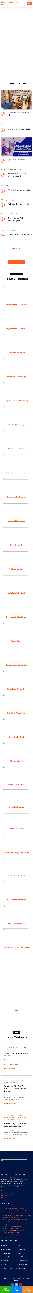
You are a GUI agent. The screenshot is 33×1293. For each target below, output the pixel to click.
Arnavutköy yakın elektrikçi (12, 1232)
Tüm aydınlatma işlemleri (20, 234)
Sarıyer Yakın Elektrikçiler (12, 1235)
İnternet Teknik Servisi (11, 1228)
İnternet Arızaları (21, 1117)
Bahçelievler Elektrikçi (16, 473)
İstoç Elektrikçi (16, 737)
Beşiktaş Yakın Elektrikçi (11, 1237)
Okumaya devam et (10, 1068)
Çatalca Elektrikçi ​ (16, 593)
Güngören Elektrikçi (16, 689)
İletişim (20, 1253)
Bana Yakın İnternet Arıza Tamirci (16, 1054)
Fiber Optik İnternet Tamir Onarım (16, 1115)
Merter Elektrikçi (16, 425)
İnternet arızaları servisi (19, 129)
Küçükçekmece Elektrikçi (16, 401)
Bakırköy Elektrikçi (16, 497)
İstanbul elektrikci (8, 1268)
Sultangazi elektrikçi (7, 1191)
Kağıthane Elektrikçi (16, 376)
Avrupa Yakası (7, 1249)
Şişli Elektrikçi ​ (16, 569)
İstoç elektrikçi (22, 1268)
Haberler (5, 1264)
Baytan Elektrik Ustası (15, 1278)
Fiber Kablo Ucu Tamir (11, 1222)
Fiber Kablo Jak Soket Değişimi (13, 1226)
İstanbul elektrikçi (6, 1195)
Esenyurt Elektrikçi (16, 899)
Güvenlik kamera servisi (19, 190)
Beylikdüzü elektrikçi (7, 1193)
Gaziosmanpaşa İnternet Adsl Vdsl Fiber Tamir (15, 1124)
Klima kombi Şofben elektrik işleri (17, 219)
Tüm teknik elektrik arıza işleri (19, 113)
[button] (16, 262)
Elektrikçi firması (22, 1260)
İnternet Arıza (6, 1253)
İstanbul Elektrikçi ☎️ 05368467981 (15, 1230)
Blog (19, 1245)
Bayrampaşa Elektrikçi (16, 665)
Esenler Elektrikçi (16, 875)
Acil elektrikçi (6, 1257)
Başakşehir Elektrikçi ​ (16, 617)
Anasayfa (5, 1245)
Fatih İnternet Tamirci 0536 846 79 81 (16, 1219)
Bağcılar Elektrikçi (16, 449)
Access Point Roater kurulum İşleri (17, 174)
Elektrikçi (3, 1197)
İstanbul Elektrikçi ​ (16, 713)
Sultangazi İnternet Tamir (12, 1217)
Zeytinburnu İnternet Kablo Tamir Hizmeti (17, 1224)
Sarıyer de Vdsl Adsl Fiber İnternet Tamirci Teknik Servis (15, 1088)
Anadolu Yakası (22, 1249)
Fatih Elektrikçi (16, 828)
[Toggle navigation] (29, 3)
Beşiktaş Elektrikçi (17, 923)
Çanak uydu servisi (16, 159)
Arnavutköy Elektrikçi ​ (16, 304)
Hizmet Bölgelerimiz (12, 1047)
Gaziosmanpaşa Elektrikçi (16, 852)
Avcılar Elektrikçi (16, 352)
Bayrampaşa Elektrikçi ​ (17, 328)
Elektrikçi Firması (16, 784)
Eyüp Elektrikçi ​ (16, 807)
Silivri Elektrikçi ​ (16, 545)
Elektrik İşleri (16, 761)
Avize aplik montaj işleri (19, 204)
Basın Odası (16, 641)
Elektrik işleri (21, 1257)
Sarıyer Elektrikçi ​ (16, 521)
